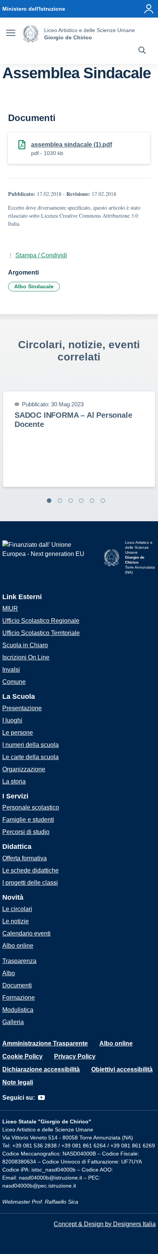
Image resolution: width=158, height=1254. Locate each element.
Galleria (13, 1022)
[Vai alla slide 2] (60, 500)
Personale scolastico (30, 807)
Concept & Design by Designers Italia (105, 1224)
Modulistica (17, 1010)
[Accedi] (149, 9)
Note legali (17, 1082)
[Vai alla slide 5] (92, 500)
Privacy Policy (74, 1056)
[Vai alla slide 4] (81, 500)
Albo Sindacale (34, 286)
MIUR (10, 608)
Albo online (17, 945)
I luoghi (12, 720)
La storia (14, 781)
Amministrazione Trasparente (45, 1043)
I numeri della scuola (30, 745)
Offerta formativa (24, 858)
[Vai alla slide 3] (70, 500)
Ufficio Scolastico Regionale (40, 620)
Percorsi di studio (25, 832)
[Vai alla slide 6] (102, 500)
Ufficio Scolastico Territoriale (41, 633)
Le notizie (15, 921)
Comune (14, 682)
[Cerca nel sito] (142, 51)
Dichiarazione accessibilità (41, 1069)
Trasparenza (19, 961)
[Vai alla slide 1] (49, 500)
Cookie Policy (22, 1056)
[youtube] (41, 1097)
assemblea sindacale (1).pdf (71, 144)
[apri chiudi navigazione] (10, 34)
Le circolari (17, 909)
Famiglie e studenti (28, 819)
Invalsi (11, 669)
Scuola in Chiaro (25, 645)
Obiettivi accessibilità (122, 1069)
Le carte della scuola (30, 757)
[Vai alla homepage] (30, 33)
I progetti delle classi (30, 882)
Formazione (18, 997)
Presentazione (22, 708)
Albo (8, 973)
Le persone (17, 732)
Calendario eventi (26, 933)
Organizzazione (23, 769)
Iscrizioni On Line (25, 657)
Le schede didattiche (30, 870)
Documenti (17, 985)
